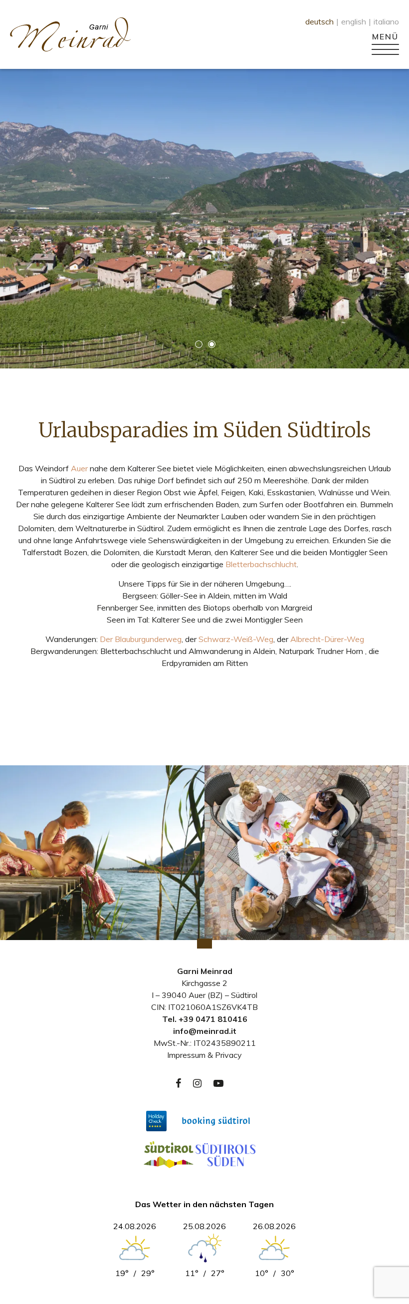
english (353, 21)
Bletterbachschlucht (261, 564)
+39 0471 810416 (213, 1019)
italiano (386, 21)
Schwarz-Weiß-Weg (236, 639)
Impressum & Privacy (204, 1055)
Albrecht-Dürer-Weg (327, 639)
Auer (79, 468)
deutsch (319, 21)
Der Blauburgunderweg (141, 639)
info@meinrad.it (204, 1031)
